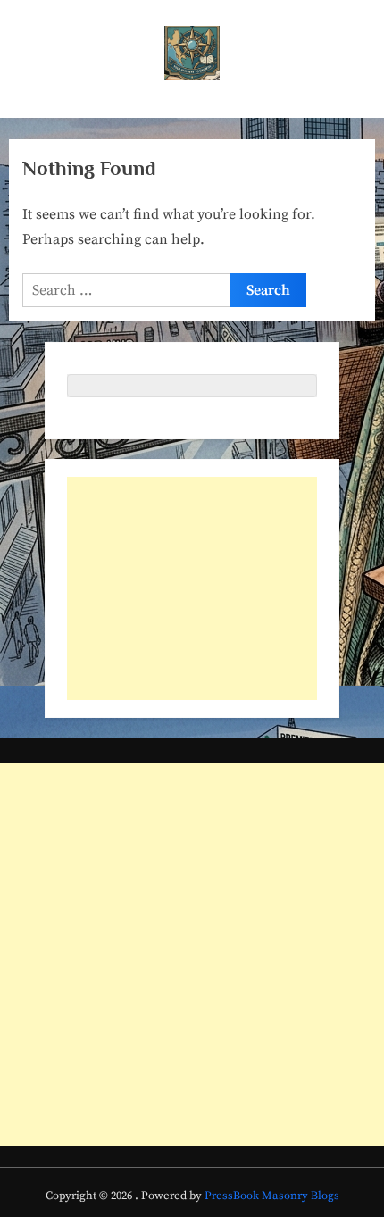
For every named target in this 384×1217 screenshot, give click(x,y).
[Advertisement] (192, 588)
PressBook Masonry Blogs (272, 1195)
